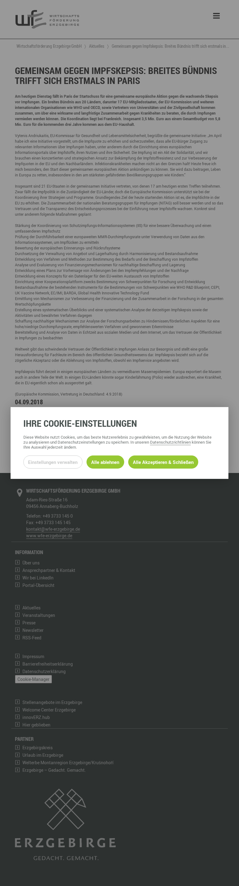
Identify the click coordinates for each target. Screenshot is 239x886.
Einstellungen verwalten (52, 462)
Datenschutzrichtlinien (170, 442)
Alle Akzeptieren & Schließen (163, 462)
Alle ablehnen (105, 462)
